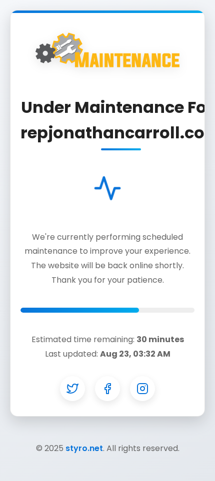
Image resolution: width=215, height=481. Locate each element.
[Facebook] (107, 388)
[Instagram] (142, 388)
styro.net (84, 448)
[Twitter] (72, 388)
